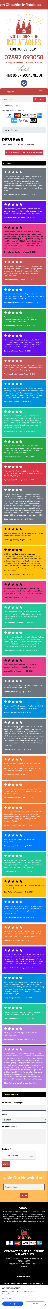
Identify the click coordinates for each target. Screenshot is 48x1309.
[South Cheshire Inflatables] (24, 29)
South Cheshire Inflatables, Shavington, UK (24, 1258)
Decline (35, 1303)
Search (41, 99)
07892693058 (24, 1261)
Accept (13, 1303)
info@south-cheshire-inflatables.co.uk (24, 1264)
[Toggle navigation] (40, 92)
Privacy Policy (23, 1276)
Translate (20, 111)
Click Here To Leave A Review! (24, 152)
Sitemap (24, 1266)
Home (6, 130)
